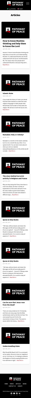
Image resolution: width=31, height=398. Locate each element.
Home (6, 384)
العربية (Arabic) (12, 8)
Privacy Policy (25, 391)
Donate (20, 386)
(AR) (17, 395)
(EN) (11, 395)
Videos (12, 384)
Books (24, 384)
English (21, 8)
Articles (18, 384)
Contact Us (12, 386)
